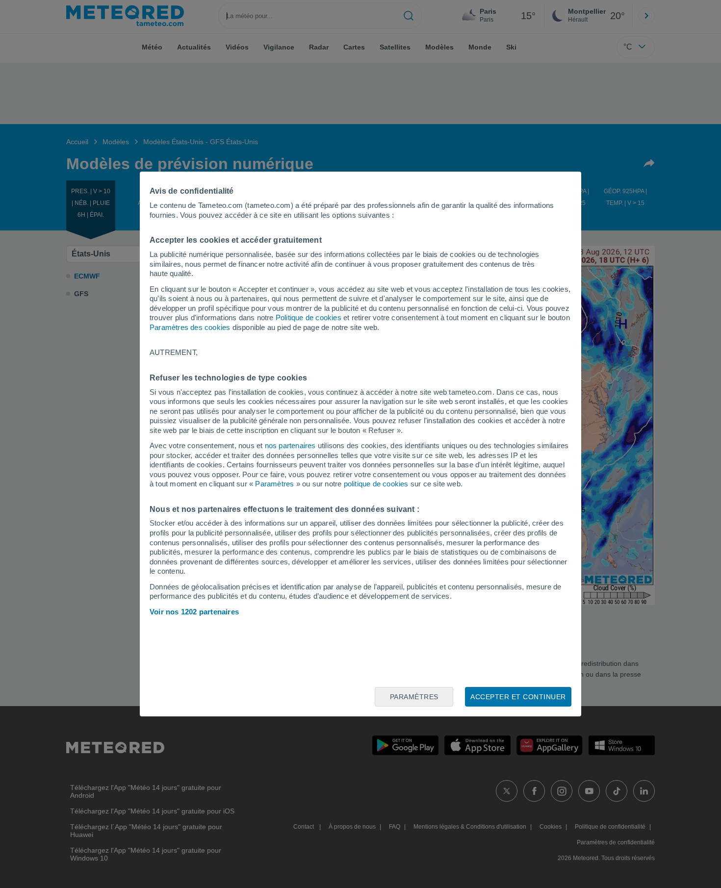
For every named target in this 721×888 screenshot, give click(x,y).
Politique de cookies (308, 317)
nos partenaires (290, 445)
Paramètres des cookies (190, 327)
